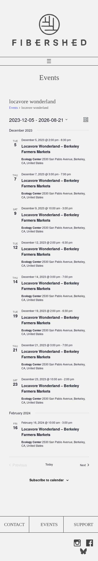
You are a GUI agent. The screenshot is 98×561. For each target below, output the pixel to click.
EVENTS (49, 524)
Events (13, 107)
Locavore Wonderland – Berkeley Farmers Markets (50, 149)
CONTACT (14, 524)
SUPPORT (83, 524)
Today (49, 464)
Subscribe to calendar (46, 480)
